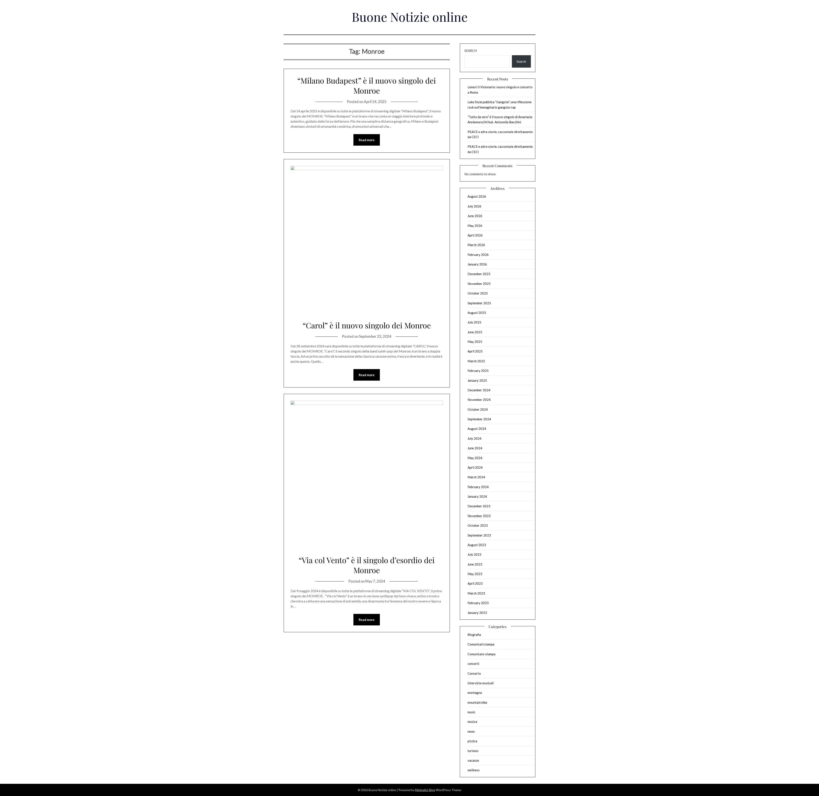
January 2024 (477, 496)
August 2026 (477, 196)
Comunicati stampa (481, 644)
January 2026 (477, 264)
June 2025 (475, 332)
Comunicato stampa (481, 654)
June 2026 (475, 216)
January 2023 (477, 613)
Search (470, 50)
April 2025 (475, 351)
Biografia (474, 635)
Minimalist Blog (425, 790)
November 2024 (479, 400)
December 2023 (479, 506)
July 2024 (474, 438)
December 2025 (479, 274)
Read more (367, 140)
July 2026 (474, 206)
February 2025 (478, 371)
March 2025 (476, 361)
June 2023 (475, 564)
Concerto (474, 673)
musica (472, 722)
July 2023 (474, 554)
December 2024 (479, 390)
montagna (475, 693)
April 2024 (475, 467)
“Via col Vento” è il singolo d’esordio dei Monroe (367, 565)
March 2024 (476, 477)
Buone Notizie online (410, 16)
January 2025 (477, 380)
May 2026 (475, 226)
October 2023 (478, 525)
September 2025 (479, 303)
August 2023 (477, 545)
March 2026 (476, 245)
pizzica (472, 741)
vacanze (473, 760)
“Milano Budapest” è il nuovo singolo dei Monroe (366, 85)
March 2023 (476, 593)
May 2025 (475, 342)
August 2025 (477, 313)
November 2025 (479, 284)
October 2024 (478, 409)
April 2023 (475, 583)
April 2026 (475, 235)
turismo (473, 751)
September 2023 (479, 535)
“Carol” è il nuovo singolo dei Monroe (367, 325)
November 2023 (479, 516)
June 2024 (475, 448)
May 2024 (475, 458)
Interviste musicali (481, 683)
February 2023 (478, 603)
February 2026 (478, 255)
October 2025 (478, 293)
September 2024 (479, 419)
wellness (474, 770)
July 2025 (474, 322)
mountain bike (477, 702)
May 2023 (475, 574)
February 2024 (478, 487)
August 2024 (477, 429)
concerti (473, 664)
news (471, 731)
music (471, 712)
